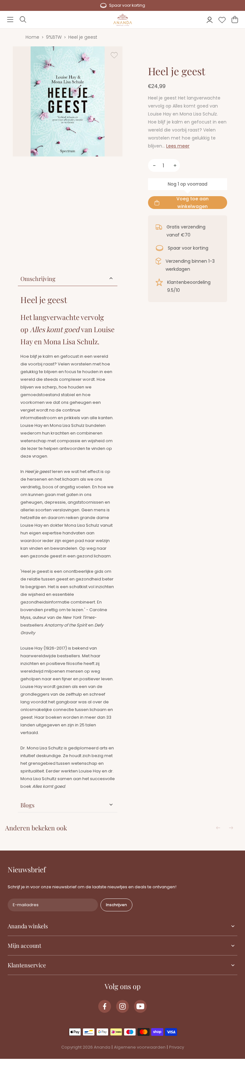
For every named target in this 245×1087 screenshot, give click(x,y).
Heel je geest (82, 37)
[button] (10, 19)
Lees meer (177, 146)
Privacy (176, 1047)
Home (32, 37)
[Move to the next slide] (231, 828)
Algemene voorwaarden (140, 1047)
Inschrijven (116, 904)
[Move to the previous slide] (218, 828)
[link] (104, 1006)
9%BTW (54, 37)
